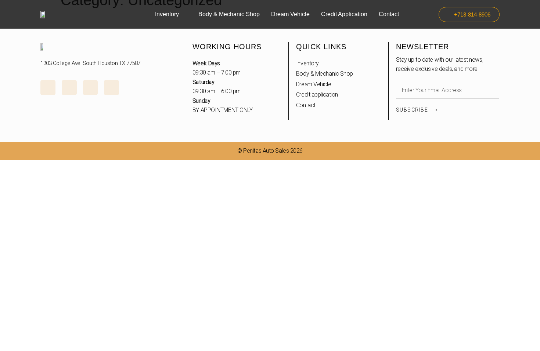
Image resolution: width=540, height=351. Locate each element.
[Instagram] (47, 87)
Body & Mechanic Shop (229, 14)
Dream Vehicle (290, 14)
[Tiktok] (90, 87)
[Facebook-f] (69, 87)
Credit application (344, 14)
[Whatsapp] (111, 87)
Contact (389, 14)
